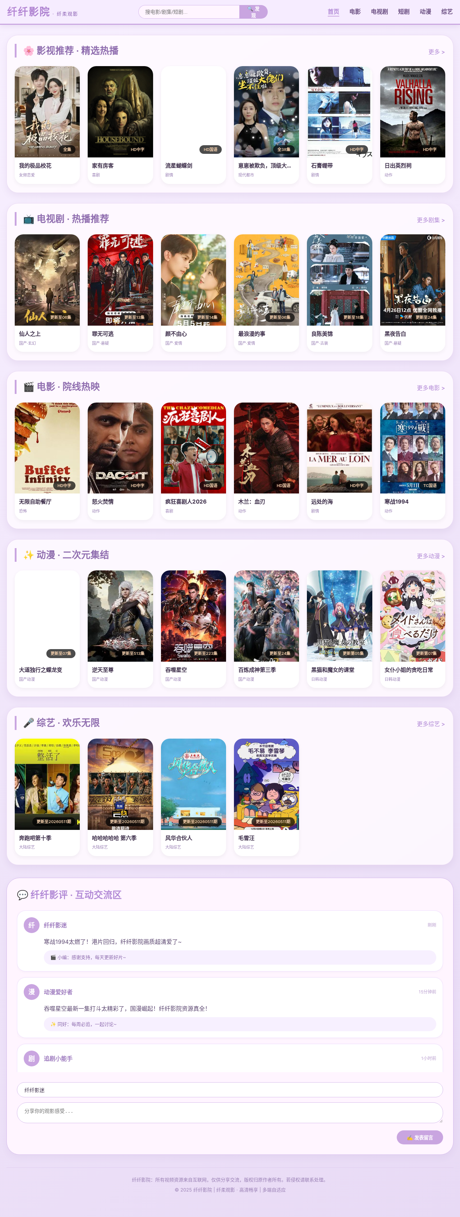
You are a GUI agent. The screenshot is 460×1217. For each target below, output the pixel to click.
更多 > (436, 51)
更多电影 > (431, 387)
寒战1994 (397, 501)
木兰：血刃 (251, 501)
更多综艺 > (431, 723)
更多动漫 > (431, 556)
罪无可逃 (103, 333)
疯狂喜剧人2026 (186, 501)
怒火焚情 (103, 501)
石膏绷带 (322, 165)
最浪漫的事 (251, 333)
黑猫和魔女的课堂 (332, 669)
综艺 (447, 11)
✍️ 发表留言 (420, 1137)
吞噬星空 (176, 669)
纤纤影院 (42, 12)
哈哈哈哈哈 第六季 (114, 838)
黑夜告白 (395, 333)
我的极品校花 (35, 165)
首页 (333, 11)
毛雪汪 (246, 838)
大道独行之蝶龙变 (40, 669)
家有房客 (103, 165)
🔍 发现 (253, 12)
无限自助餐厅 (35, 501)
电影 (355, 11)
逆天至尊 (103, 669)
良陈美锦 (322, 333)
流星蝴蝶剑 (178, 165)
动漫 (425, 11)
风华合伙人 (178, 838)
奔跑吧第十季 (35, 838)
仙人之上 (30, 333)
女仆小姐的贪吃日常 (409, 669)
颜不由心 (176, 333)
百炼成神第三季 (257, 669)
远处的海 (322, 501)
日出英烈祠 (398, 165)
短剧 (404, 11)
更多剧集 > (431, 220)
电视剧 (379, 11)
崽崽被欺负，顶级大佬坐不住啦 (276, 165)
